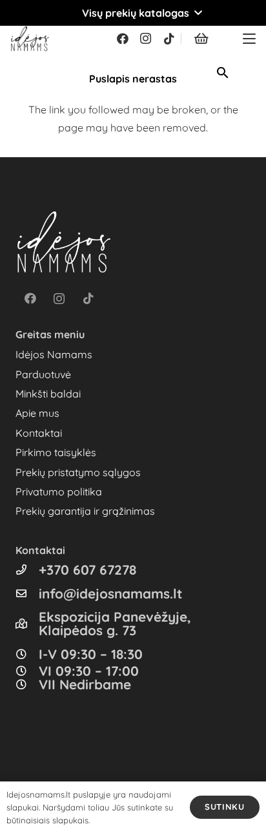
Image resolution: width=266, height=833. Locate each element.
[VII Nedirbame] (27, 684)
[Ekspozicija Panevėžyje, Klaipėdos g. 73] (27, 623)
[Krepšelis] (201, 39)
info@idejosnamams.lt (111, 593)
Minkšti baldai (48, 393)
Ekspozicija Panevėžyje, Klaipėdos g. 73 (115, 623)
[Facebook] (122, 38)
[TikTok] (169, 38)
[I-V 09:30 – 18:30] (27, 654)
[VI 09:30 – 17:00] (27, 670)
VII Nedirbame (85, 684)
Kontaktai (38, 432)
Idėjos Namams (53, 354)
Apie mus (37, 413)
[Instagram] (146, 38)
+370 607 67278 (87, 569)
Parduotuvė (43, 374)
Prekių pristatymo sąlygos (78, 472)
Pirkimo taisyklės (55, 452)
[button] (133, 13)
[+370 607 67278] (27, 569)
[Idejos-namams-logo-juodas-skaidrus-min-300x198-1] (30, 39)
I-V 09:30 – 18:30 (91, 654)
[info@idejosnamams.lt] (27, 593)
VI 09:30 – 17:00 (89, 670)
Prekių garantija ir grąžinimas (85, 510)
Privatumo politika (58, 491)
